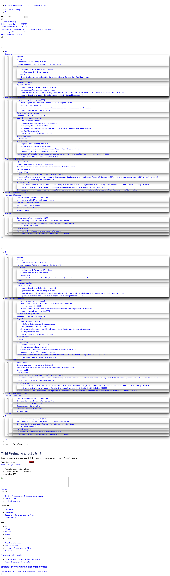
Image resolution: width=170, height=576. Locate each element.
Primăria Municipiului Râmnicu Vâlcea (18, 551)
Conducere (21, 59)
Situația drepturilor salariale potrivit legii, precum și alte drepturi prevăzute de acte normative (55, 128)
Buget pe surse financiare (30, 121)
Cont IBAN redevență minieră (28, 226)
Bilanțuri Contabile (24, 136)
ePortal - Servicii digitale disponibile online (24, 566)
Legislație (20, 57)
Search (3, 16)
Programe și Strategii (24, 82)
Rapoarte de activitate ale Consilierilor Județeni (38, 87)
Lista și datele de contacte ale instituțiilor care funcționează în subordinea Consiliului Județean (55, 77)
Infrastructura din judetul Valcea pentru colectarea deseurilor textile (43, 233)
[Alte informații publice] (5, 215)
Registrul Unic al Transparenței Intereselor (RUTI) (35, 180)
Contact (8, 213)
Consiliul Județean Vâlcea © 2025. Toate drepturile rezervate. (24, 571)
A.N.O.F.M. (8, 532)
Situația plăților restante (29, 131)
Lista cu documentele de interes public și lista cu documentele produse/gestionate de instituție (56, 108)
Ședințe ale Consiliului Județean (16, 192)
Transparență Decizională (14, 159)
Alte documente (23, 210)
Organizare (21, 67)
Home (7, 439)
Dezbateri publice (23, 169)
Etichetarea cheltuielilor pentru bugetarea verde (38, 123)
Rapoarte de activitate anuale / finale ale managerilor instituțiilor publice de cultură (51, 95)
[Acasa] (6, 51)
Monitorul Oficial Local (13, 195)
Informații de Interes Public (15, 98)
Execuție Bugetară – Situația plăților (34, 126)
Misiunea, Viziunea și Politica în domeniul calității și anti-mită (39, 64)
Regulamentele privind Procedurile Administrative (35, 200)
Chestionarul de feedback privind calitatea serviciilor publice (39, 231)
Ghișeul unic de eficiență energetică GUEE (32, 218)
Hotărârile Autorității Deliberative (29, 203)
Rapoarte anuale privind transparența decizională (35, 164)
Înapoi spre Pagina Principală (11, 465)
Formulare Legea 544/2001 (30, 105)
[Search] (26, 17)
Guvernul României (11, 546)
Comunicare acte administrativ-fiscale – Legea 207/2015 (37, 156)
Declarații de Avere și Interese (28, 113)
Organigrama (25, 74)
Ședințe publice (22, 172)
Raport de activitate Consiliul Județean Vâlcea (37, 90)
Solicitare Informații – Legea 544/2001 (31, 100)
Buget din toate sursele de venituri (30, 118)
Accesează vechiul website (12, 555)
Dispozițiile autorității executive (28, 205)
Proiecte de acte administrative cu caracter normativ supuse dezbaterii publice (46, 167)
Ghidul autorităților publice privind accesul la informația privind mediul (43, 221)
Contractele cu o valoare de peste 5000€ (35, 146)
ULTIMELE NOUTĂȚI (9, 22)
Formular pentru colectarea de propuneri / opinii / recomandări (40, 174)
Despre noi (9, 54)
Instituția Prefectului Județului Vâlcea (18, 548)
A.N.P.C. (7, 529)
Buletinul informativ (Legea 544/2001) (31, 115)
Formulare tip (22, 139)
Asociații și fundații (23, 182)
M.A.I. (6, 526)
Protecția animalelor (24, 228)
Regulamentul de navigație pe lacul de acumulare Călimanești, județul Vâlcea (45, 223)
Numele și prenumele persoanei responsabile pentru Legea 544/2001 (46, 103)
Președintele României (13, 543)
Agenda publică (22, 162)
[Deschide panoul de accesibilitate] (1, 574)
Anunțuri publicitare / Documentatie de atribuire (38, 151)
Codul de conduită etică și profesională (34, 72)
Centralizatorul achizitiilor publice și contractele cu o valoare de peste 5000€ (49, 149)
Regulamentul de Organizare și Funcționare (36, 69)
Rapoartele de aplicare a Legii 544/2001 (35, 110)
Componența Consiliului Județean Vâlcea (32, 62)
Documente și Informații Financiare (29, 208)
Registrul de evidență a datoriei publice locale (37, 133)
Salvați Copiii (9, 534)
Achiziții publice (22, 141)
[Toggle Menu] (1, 248)
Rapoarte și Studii (23, 85)
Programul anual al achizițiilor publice (34, 144)
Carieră (19, 80)
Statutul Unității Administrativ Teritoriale (32, 198)
